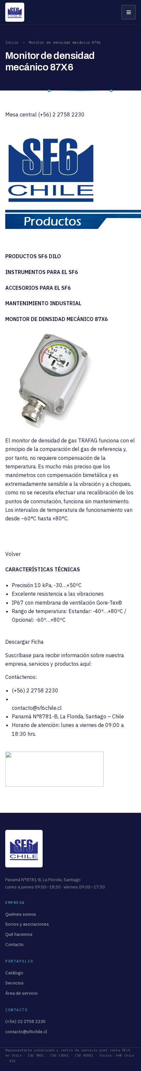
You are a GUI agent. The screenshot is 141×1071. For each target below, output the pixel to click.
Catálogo (14, 973)
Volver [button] (13, 554)
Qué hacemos (18, 934)
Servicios (14, 983)
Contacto (14, 944)
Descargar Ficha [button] (24, 641)
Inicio (11, 42)
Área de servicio (21, 993)
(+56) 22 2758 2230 (25, 1021)
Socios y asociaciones (27, 924)
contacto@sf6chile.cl (37, 708)
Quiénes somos (20, 914)
